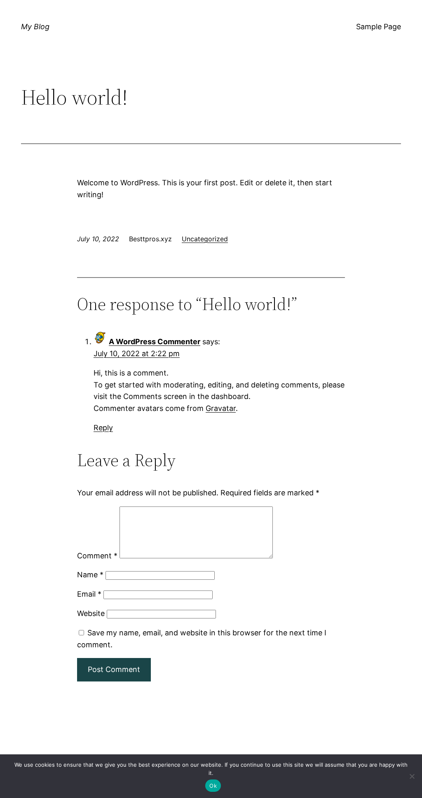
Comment (97, 555)
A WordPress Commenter (154, 341)
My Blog (35, 26)
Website (91, 613)
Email (89, 594)
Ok (213, 785)
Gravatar (221, 408)
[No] (412, 776)
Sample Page (378, 26)
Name (90, 574)
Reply (103, 427)
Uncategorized (205, 239)
